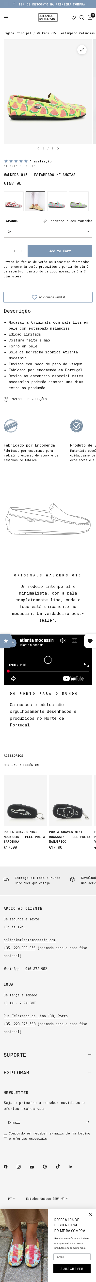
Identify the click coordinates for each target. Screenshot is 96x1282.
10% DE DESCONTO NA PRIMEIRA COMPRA (52, 4)
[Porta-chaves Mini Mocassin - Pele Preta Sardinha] (25, 800)
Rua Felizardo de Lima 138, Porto (36, 1016)
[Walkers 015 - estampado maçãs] (78, 201)
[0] (89, 17)
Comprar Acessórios (21, 765)
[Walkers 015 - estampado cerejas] (13, 201)
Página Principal (17, 33)
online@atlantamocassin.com (30, 940)
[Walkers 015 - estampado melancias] (35, 201)
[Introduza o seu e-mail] (87, 1122)
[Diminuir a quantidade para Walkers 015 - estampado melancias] (7, 251)
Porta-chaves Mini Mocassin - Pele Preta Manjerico (69, 837)
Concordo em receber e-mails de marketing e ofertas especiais (49, 1136)
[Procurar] (82, 17)
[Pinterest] (48, 1166)
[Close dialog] (90, 1214)
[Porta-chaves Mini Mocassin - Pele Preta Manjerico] (70, 800)
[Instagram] (22, 1166)
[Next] (58, 148)
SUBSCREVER (72, 1268)
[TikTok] (61, 1166)
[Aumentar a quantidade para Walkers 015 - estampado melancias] (21, 251)
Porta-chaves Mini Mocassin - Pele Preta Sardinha (24, 837)
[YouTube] (35, 1167)
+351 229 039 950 (19, 947)
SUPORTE (15, 1055)
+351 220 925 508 (19, 1023)
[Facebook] (9, 1166)
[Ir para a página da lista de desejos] (73, 17)
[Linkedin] (74, 1166)
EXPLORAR (16, 1072)
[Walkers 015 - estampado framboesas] (57, 201)
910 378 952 (36, 968)
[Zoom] (82, 49)
